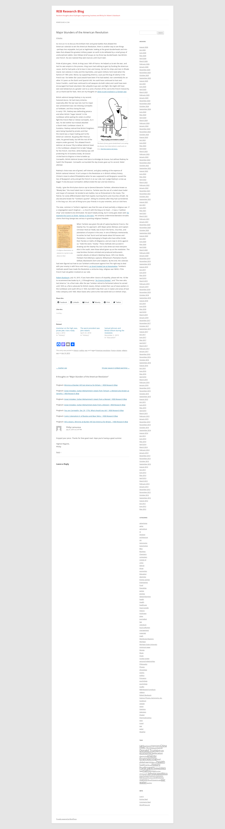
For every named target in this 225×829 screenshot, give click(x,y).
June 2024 (142, 112)
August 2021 (143, 202)
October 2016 (144, 360)
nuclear (158, 771)
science (157, 777)
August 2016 (143, 365)
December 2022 (144, 160)
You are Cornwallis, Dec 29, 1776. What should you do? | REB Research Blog (94, 410)
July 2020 (142, 239)
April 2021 (142, 213)
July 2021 (142, 205)
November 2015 (145, 391)
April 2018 (142, 312)
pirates (118, 350)
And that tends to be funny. (109, 149)
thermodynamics (145, 718)
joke (157, 768)
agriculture (143, 529)
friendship (142, 588)
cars (141, 745)
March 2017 (143, 346)
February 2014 (144, 450)
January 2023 (143, 157)
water (141, 729)
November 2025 (145, 72)
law (140, 622)
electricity (142, 577)
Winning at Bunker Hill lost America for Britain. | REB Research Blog (91, 385)
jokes (141, 616)
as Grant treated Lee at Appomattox (103, 266)
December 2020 (144, 225)
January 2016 (143, 385)
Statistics (142, 709)
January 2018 (143, 318)
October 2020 (144, 230)
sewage (142, 704)
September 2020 (145, 233)
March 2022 (143, 182)
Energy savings (144, 580)
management (144, 630)
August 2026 (143, 47)
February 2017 (144, 349)
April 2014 (142, 444)
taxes (155, 780)
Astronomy (143, 543)
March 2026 (143, 61)
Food (141, 585)
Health (141, 602)
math (141, 636)
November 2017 (145, 323)
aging (141, 526)
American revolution (103, 350)
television (142, 712)
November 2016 (145, 357)
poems (141, 673)
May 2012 (142, 509)
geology (142, 594)
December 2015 (144, 388)
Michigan (142, 642)
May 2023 (142, 146)
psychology (143, 681)
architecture (143, 537)
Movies (141, 650)
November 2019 (145, 261)
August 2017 (143, 332)
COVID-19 (142, 560)
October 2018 (144, 295)
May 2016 (142, 374)
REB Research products (147, 689)
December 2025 (144, 70)
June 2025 (142, 87)
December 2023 (144, 129)
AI (140, 532)
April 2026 (142, 58)
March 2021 (143, 216)
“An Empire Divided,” (103, 280)
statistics (144, 779)
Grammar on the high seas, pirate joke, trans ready (67, 329)
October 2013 (144, 461)
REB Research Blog (70, 11)
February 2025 (144, 95)
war (86, 350)
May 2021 (142, 211)
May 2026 (142, 56)
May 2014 (142, 442)
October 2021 (144, 196)
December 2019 (144, 258)
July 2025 (142, 84)
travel (141, 723)
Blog (140, 549)
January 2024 (143, 126)
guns (154, 762)
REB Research (144, 778)
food (158, 759)
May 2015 (142, 408)
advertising (143, 523)
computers (143, 557)
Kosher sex (61, 368)
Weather (142, 732)
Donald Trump (148, 750)
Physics (142, 667)
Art (140, 540)
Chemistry (143, 554)
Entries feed (143, 799)
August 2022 (143, 171)
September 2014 (145, 430)
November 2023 (145, 132)
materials (142, 633)
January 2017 (143, 351)
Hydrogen (142, 613)
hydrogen (147, 767)
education (158, 753)
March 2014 (143, 447)
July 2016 (142, 368)
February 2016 (144, 382)
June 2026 (142, 53)
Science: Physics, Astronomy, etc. (150, 698)
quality (141, 687)
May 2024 (142, 115)
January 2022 (143, 188)
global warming (146, 762)
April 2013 (142, 478)
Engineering (143, 582)
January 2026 (143, 67)
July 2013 (142, 470)
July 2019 (142, 270)
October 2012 (144, 495)
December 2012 (144, 489)
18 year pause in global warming (115, 368)
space (141, 706)
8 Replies (59, 38)
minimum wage (144, 647)
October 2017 (144, 326)
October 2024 (144, 106)
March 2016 (143, 380)
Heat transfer (144, 608)
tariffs (151, 780)
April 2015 (142, 411)
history (156, 764)
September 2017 (145, 329)
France (113, 350)
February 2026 (144, 64)
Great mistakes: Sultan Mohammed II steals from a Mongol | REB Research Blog (95, 399)
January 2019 (143, 287)
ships (162, 778)
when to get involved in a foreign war (112, 92)
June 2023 (142, 143)
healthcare (143, 605)
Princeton (142, 678)
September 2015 (145, 396)
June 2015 (142, 405)
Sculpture (142, 701)
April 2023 (142, 149)
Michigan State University (148, 644)
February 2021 (144, 219)
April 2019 (142, 278)
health (141, 599)
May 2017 (142, 340)
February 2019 (144, 284)
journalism (143, 619)
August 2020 (143, 236)
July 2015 (142, 402)
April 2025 (142, 89)
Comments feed (145, 802)
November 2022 (145, 163)
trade (159, 780)
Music (141, 653)
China (163, 745)
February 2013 (144, 484)
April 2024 (142, 118)
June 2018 (142, 306)
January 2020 (143, 256)
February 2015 (144, 416)
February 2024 (144, 123)
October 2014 (144, 427)
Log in (141, 796)
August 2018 (143, 301)
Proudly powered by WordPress (66, 819)
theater (142, 715)
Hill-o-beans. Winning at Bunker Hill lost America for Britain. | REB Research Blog (96, 422)
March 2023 (143, 151)
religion (124, 350)
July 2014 (142, 436)
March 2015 (143, 413)
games (141, 591)
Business (142, 551)
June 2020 (142, 242)
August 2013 (143, 467)
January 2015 (143, 419)
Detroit (141, 566)
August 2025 (143, 81)
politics (81, 350)
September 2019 (145, 264)
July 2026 (142, 50)
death (155, 748)
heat (150, 765)
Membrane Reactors (146, 639)
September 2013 (145, 464)
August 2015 (143, 399)
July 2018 (142, 304)
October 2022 (144, 165)
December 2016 (144, 354)
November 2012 (145, 492)
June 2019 (142, 273)
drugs (141, 568)
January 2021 (143, 222)
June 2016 (142, 371)
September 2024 (145, 109)
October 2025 (144, 75)
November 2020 (145, 227)
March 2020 (143, 250)
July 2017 (142, 335)
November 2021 (145, 194)
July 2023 (142, 140)
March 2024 (143, 120)
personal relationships (147, 661)
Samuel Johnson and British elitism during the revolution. (114, 330)
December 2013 (144, 456)
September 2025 (145, 78)
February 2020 (144, 253)
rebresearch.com (62, 22)
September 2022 (145, 168)
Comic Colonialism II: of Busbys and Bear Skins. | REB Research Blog (91, 416)
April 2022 (142, 180)
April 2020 (142, 247)
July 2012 (142, 504)
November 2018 (145, 292)
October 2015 (144, 394)
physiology (143, 670)
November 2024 (145, 103)
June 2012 (142, 506)
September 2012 (145, 498)
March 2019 (143, 281)
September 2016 (145, 363)
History (76, 350)
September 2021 (145, 199)
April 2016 (142, 377)
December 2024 (144, 101)
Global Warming (145, 597)
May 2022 (142, 177)
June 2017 (142, 337)
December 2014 (144, 422)
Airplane (142, 535)
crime (141, 563)
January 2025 (143, 98)
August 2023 (143, 137)
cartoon (147, 746)
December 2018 (144, 289)
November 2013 (145, 458)
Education (142, 574)
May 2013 (142, 475)
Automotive (143, 546)
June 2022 (142, 174)
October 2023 (144, 134)
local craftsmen (144, 628)
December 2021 (144, 191)
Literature (142, 625)
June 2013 (142, 473)
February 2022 (144, 185)
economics (143, 571)
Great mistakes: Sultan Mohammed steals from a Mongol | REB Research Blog (94, 405)
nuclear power (144, 658)
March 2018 (143, 315)
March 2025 (143, 92)
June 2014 (142, 439)
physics (153, 773)
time (141, 720)
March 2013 (143, 481)
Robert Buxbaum (62, 277)
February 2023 (144, 154)
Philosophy (143, 664)
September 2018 (145, 298)
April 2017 (142, 343)
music (141, 656)
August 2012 (143, 501)
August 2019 (143, 267)
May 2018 (142, 309)
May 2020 (142, 244)
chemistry (155, 745)
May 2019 (142, 275)
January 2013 (143, 487)
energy (152, 756)
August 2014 (143, 433)
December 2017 (144, 320)
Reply (58, 452)
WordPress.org (144, 805)
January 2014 (143, 453)
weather (149, 783)
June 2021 (142, 208)
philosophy (143, 774)
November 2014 (145, 425)
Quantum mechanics (156, 776)
